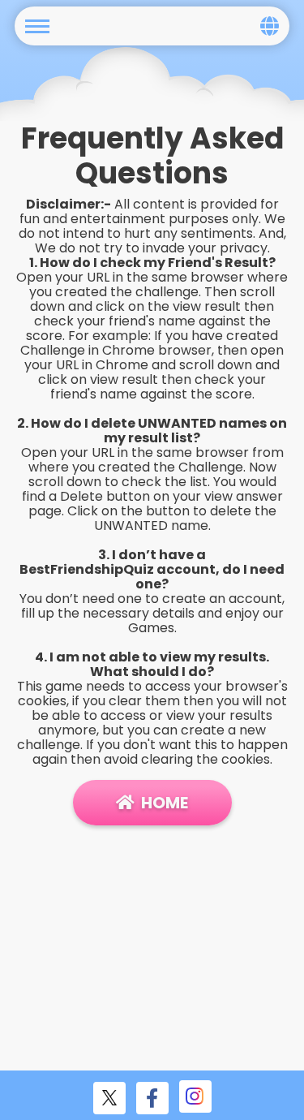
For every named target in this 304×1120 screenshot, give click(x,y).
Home (164, 802)
